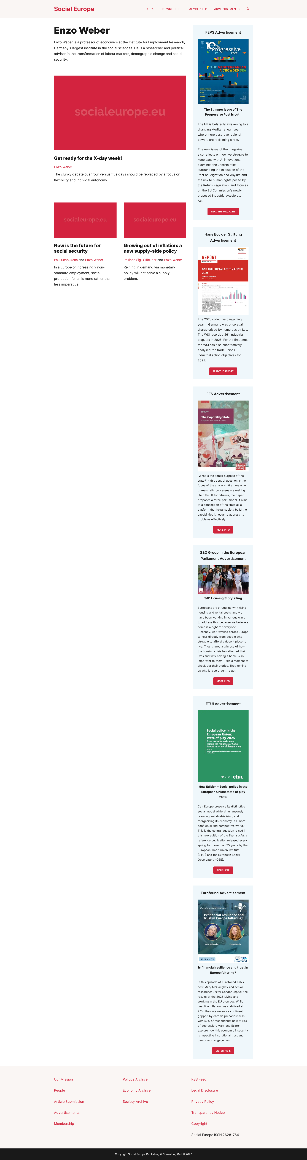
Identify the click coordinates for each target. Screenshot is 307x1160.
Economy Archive (137, 1090)
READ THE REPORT (223, 371)
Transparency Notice (208, 1113)
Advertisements (226, 9)
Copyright (199, 1124)
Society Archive (135, 1102)
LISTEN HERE (223, 1050)
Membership (197, 9)
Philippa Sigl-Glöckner (140, 260)
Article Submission (69, 1102)
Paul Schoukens (66, 260)
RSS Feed (198, 1079)
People (59, 1090)
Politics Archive (135, 1079)
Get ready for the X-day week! (88, 158)
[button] (248, 9)
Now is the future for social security (77, 248)
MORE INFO (223, 681)
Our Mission (63, 1079)
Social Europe (74, 8)
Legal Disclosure (204, 1090)
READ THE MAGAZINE (223, 211)
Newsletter (171, 9)
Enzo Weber (63, 167)
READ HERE (223, 870)
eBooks (149, 9)
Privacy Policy (202, 1102)
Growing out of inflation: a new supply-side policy (153, 248)
